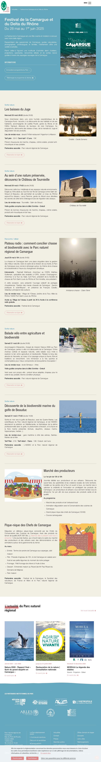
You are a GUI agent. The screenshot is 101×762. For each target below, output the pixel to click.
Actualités (57, 732)
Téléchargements (83, 742)
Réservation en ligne (13, 155)
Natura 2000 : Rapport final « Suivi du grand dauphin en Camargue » (18, 670)
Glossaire (80, 735)
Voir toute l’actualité (87, 611)
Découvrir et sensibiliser (38, 740)
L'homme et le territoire (37, 737)
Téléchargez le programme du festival (19, 78)
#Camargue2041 (35, 743)
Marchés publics (59, 742)
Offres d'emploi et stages (85, 732)
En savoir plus (9, 675)
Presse (56, 739)
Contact (56, 735)
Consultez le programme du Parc (17, 70)
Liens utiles (81, 739)
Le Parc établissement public (37, 733)
